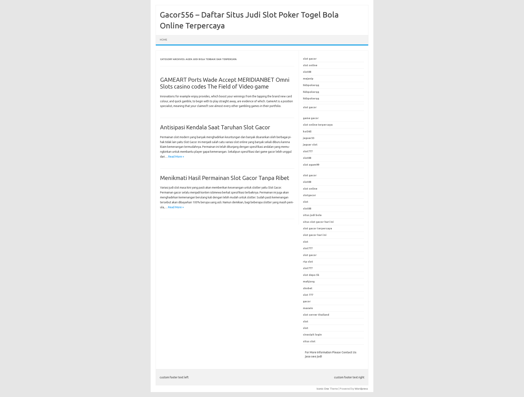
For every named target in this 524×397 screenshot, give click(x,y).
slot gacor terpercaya (317, 228)
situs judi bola (312, 215)
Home (163, 39)
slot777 (308, 151)
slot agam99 (311, 164)
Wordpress (361, 388)
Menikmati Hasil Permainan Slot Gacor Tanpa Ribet (224, 178)
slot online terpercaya (318, 124)
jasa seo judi (313, 356)
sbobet (307, 288)
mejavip (308, 78)
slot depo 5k (311, 274)
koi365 (307, 131)
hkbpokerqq (311, 85)
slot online (310, 65)
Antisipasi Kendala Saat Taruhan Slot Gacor (215, 127)
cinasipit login (312, 334)
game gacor (311, 118)
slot (305, 201)
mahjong (309, 281)
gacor (307, 301)
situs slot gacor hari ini (318, 221)
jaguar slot (310, 144)
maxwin (308, 308)
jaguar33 (308, 138)
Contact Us (348, 352)
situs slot (309, 341)
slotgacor (309, 195)
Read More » (176, 156)
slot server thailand (316, 314)
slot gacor (310, 58)
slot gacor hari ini (314, 234)
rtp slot (308, 261)
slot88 (307, 71)
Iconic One (323, 388)
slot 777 (308, 294)
